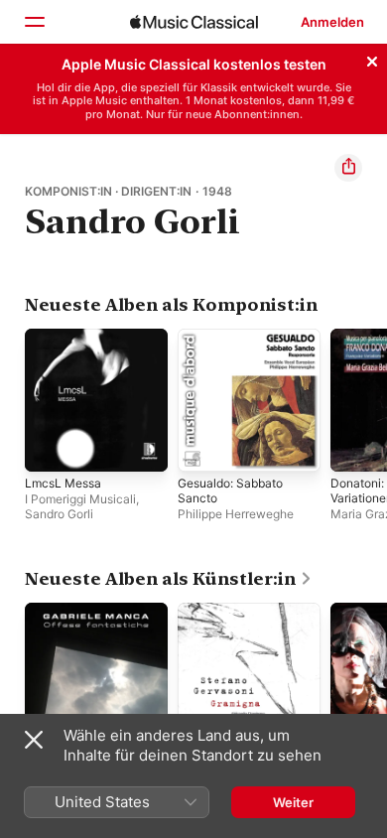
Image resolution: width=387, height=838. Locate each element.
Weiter (293, 802)
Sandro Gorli (59, 513)
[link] (169, 579)
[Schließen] (372, 58)
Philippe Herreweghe (236, 513)
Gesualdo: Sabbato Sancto (230, 490)
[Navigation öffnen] (34, 22)
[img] (194, 22)
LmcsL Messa (63, 483)
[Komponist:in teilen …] (348, 168)
